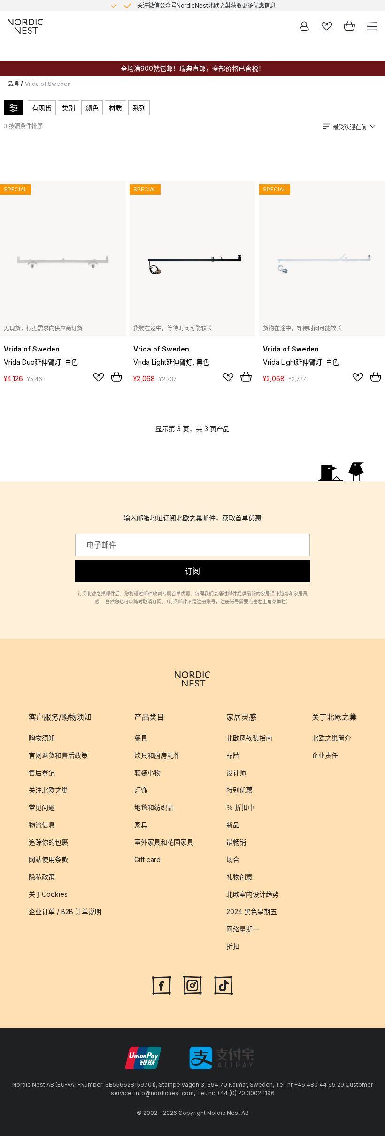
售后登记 (42, 773)
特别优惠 (239, 790)
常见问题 (42, 807)
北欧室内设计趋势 (252, 894)
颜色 (92, 108)
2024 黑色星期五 (251, 911)
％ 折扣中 (240, 807)
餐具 (140, 738)
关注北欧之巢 (48, 790)
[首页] (25, 26)
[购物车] (349, 26)
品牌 (13, 83)
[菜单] (372, 26)
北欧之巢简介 (331, 738)
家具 (140, 825)
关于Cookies (48, 894)
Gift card (147, 859)
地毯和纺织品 (154, 807)
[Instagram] (192, 984)
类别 (68, 108)
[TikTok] (223, 984)
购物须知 (42, 738)
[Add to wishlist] (98, 377)
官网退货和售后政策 (58, 755)
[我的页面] (304, 26)
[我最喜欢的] (327, 26)
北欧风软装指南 (249, 738)
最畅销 (236, 842)
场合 (232, 859)
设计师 (236, 773)
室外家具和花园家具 (163, 842)
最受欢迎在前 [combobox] (350, 126)
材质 (115, 108)
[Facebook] (161, 984)
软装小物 (147, 773)
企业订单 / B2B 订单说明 (65, 911)
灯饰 (140, 790)
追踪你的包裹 (48, 842)
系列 (139, 108)
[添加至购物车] (116, 376)
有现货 (42, 108)
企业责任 (325, 755)
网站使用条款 (48, 859)
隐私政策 (42, 877)
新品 (232, 825)
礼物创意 (239, 877)
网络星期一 (242, 929)
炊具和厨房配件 (157, 755)
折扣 (232, 946)
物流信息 (42, 825)
